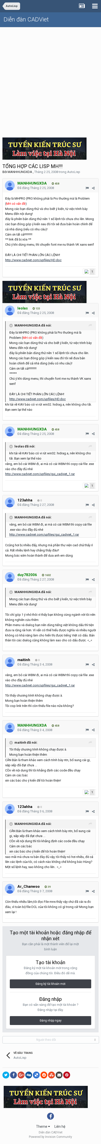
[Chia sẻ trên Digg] (28, 1075)
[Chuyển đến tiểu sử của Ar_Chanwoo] (10, 889)
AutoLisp (73, 172)
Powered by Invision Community (50, 1137)
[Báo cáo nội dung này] (87, 188)
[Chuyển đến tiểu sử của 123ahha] (10, 502)
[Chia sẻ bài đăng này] (93, 188)
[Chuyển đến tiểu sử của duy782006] (10, 577)
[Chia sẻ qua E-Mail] (59, 1075)
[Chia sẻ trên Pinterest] (66, 1075)
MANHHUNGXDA (20, 172)
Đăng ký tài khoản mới (50, 984)
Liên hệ (59, 1126)
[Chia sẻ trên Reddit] (43, 1075)
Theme (42, 1126)
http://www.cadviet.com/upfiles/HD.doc (33, 260)
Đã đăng (35, 188)
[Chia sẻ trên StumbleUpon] (51, 1075)
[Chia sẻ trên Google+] (21, 1075)
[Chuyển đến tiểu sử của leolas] (10, 310)
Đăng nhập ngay (51, 1020)
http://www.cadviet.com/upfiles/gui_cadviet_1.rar (40, 474)
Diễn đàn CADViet (26, 19)
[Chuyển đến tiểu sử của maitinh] (10, 662)
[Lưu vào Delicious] (36, 1075)
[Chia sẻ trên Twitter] (5, 1075)
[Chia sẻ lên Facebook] (13, 1075)
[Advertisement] (50, 80)
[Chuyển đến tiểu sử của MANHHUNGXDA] (10, 185)
